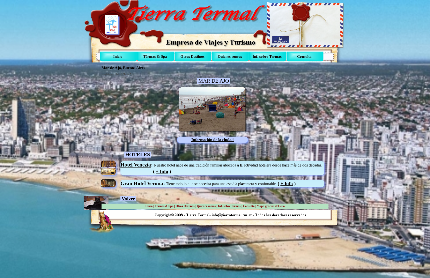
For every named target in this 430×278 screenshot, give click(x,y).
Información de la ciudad (212, 140)
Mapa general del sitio (271, 206)
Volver (128, 198)
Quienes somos (206, 206)
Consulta (249, 206)
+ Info (162, 171)
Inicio (149, 206)
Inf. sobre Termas (229, 206)
